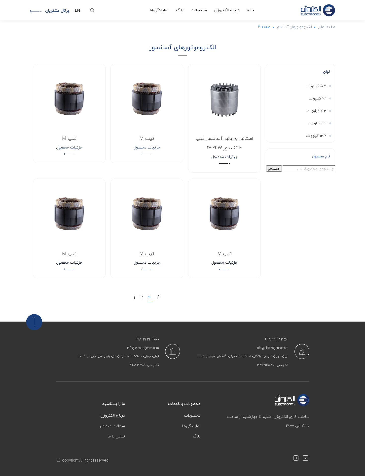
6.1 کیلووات (317, 98)
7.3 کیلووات (316, 111)
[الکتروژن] (318, 10)
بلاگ (179, 10)
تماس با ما (116, 436)
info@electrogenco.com (272, 348)
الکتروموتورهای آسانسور (294, 27)
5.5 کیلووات (316, 86)
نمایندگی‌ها (159, 10)
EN (77, 11)
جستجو (274, 168)
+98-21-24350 (276, 339)
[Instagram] (295, 459)
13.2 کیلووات (316, 136)
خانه (250, 10)
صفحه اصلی (326, 27)
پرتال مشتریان (57, 10)
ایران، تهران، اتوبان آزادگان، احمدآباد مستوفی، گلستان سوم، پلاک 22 (242, 356)
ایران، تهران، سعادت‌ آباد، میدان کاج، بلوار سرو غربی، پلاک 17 (118, 356)
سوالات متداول (112, 426)
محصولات (199, 10)
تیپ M (147, 138)
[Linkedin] (305, 459)
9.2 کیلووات (317, 123)
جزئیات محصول (224, 157)
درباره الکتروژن (226, 10)
